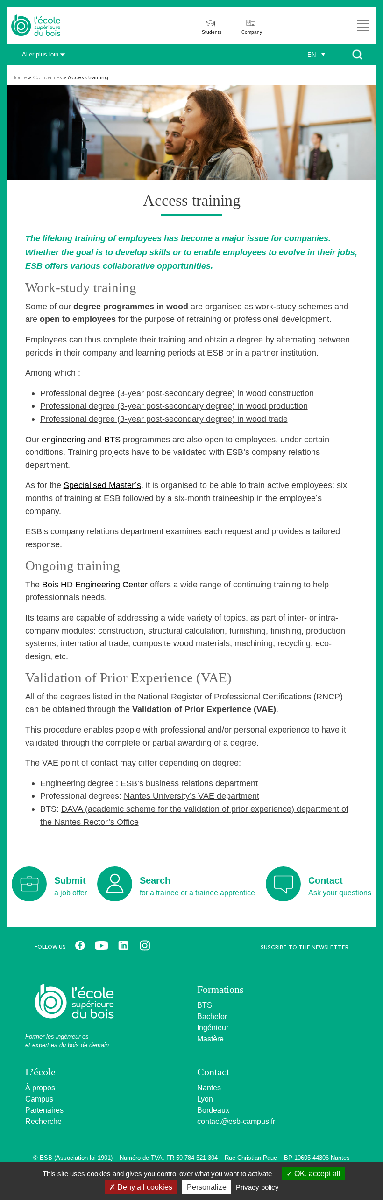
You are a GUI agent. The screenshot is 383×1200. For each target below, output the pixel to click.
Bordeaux (213, 1110)
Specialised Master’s (102, 485)
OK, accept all (316, 1174)
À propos (40, 1088)
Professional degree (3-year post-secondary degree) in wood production (174, 406)
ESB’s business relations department (189, 783)
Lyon (205, 1099)
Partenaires (44, 1110)
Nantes (209, 1088)
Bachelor (212, 1016)
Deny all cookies (143, 1187)
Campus (39, 1099)
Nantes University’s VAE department (191, 796)
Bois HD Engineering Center (95, 584)
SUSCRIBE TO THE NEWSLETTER (304, 947)
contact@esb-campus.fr (236, 1121)
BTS (112, 439)
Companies (47, 77)
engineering (63, 439)
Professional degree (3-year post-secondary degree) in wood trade (164, 419)
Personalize (207, 1187)
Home (19, 77)
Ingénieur (212, 1028)
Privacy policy (257, 1187)
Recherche (43, 1121)
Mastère (210, 1039)
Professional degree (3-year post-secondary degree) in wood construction (177, 393)
